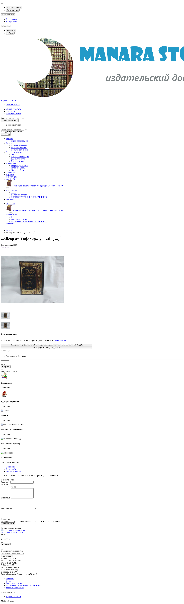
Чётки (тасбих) (17, 170)
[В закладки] (2, 364)
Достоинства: (7, 508)
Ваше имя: (5, 482)
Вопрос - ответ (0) (13, 471)
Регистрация (11, 19)
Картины (10, 174)
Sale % (10, 179)
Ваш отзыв (5, 498)
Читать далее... (61, 340)
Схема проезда (13, 10)
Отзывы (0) (11, 469)
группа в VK (11, 111)
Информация (11, 190)
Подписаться (7, 556)
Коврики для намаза (19, 165)
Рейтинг (4, 485)
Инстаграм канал (13, 114)
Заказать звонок (13, 105)
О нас (13, 192)
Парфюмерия (11, 177)
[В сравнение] (5, 364)
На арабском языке (19, 145)
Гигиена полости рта (20, 156)
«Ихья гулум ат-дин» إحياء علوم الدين (46, 347)
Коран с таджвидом (19, 141)
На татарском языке (19, 150)
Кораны (9, 139)
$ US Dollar (11, 30)
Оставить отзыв (8, 524)
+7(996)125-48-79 (8, 100)
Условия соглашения (15, 588)
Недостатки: (6, 519)
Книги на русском (19, 148)
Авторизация (11, 21)
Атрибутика (11, 163)
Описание (10, 467)
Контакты (10, 199)
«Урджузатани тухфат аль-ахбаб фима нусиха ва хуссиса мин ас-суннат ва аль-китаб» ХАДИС (46, 345)
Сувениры (10, 172)
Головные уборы (18, 168)
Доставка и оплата (14, 7)
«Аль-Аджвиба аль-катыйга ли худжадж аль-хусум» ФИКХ (38, 186)
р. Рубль (10, 33)
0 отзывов (5, 247)
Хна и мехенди (17, 161)
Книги (9, 143)
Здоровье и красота (14, 152)
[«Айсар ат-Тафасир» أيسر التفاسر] (32, 310)
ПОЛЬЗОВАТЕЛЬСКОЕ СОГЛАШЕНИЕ (29, 197)
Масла (13, 154)
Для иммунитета (18, 159)
